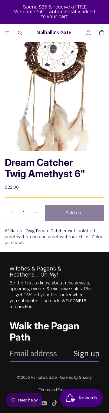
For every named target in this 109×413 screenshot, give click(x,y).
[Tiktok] (54, 403)
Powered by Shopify (75, 377)
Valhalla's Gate (44, 377)
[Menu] (7, 33)
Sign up (86, 353)
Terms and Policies (54, 390)
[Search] (20, 32)
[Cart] (101, 32)
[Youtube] (44, 403)
